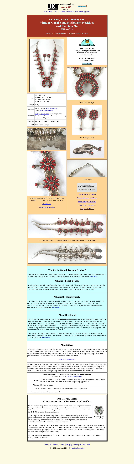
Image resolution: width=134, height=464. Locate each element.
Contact (75, 11)
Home (46, 11)
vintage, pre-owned (42, 114)
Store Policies (46, 204)
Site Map (82, 11)
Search (88, 11)
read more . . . (57, 307)
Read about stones (46, 110)
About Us (56, 11)
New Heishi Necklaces (87, 205)
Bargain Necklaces (87, 209)
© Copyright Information (75, 376)
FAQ (50, 11)
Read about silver (52, 108)
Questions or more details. (47, 207)
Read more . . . (95, 276)
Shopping (69, 11)
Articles (63, 11)
